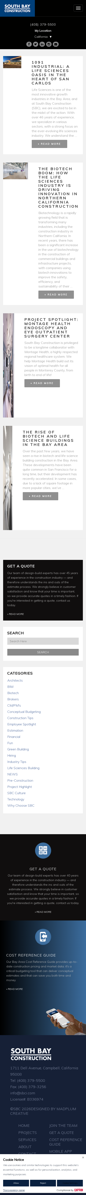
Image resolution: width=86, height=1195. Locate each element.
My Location (43, 31)
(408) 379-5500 (43, 24)
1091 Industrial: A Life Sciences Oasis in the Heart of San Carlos (51, 72)
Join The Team (63, 1125)
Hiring (11, 755)
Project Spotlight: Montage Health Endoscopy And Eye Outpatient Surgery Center (51, 328)
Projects (27, 1132)
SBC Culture (16, 793)
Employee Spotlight (21, 724)
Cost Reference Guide (31, 955)
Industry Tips (16, 762)
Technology (15, 799)
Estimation (15, 730)
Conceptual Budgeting (24, 712)
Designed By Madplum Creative (43, 1111)
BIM (10, 687)
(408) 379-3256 (32, 1086)
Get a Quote (21, 566)
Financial (13, 737)
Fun (10, 743)
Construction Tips (20, 718)
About (25, 1146)
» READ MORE (49, 143)
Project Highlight (19, 787)
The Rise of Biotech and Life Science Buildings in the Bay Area (48, 438)
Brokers (13, 699)
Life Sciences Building (23, 768)
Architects (15, 680)
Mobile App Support (60, 1153)
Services (27, 1139)
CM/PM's (14, 705)
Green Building (18, 749)
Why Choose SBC (20, 805)
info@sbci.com (22, 1093)
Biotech (13, 693)
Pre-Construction (20, 780)
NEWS (12, 774)
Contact (27, 1153)
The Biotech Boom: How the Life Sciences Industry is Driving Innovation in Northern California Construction (58, 187)
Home (24, 1125)
